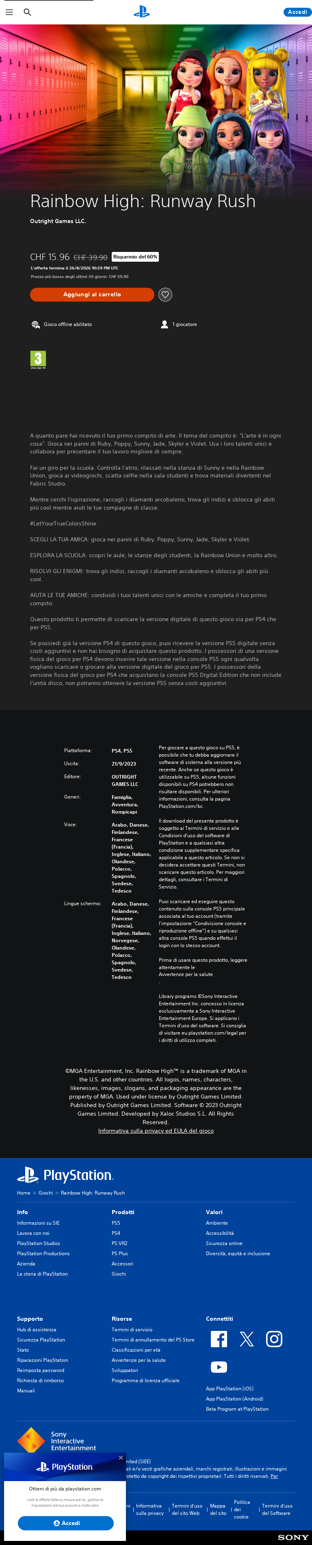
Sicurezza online (224, 1243)
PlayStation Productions (43, 1253)
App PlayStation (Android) (234, 1398)
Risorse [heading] (122, 1318)
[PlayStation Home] (142, 12)
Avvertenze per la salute (186, 974)
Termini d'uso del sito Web (187, 1509)
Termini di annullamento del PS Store (153, 1339)
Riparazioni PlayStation (42, 1360)
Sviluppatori (125, 1370)
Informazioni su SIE (38, 1222)
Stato (23, 1349)
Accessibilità (220, 1233)
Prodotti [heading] (123, 1212)
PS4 (116, 1233)
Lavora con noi (33, 1233)
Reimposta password (40, 1370)
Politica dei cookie (242, 1509)
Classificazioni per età (136, 1349)
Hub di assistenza (36, 1329)
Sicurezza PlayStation (41, 1339)
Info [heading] (22, 1212)
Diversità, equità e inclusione (238, 1253)
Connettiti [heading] (219, 1318)
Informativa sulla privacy (150, 1509)
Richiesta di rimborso (40, 1380)
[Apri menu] (9, 12)
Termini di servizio (132, 1329)
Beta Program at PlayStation (237, 1408)
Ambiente (217, 1222)
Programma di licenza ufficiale (146, 1380)
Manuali (26, 1390)
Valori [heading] (214, 1212)
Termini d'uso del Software (277, 1509)
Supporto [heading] (30, 1318)
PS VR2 (119, 1243)
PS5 (116, 1222)
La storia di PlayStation (42, 1273)
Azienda (26, 1263)
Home (23, 1192)
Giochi (46, 1192)
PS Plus (120, 1253)
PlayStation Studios (38, 1243)
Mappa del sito (218, 1509)
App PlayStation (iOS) (230, 1388)
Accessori (122, 1263)
